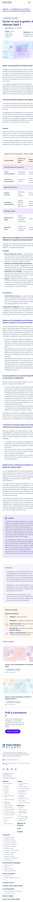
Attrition (18, 630)
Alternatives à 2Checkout (10, 840)
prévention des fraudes (24, 802)
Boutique (20, 831)
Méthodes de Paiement (21, 824)
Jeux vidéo (6, 793)
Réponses (6, 9)
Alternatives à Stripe (9, 837)
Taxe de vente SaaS (23, 816)
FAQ (5, 879)
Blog (20, 814)
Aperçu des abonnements (10, 870)
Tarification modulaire (9, 814)
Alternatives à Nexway (9, 856)
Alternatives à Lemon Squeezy (11, 850)
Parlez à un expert (13, 731)
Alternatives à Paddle (9, 839)
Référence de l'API (8, 865)
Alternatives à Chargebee (10, 846)
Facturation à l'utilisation (10, 812)
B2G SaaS (6, 790)
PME (5, 821)
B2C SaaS (6, 788)
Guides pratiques (23, 809)
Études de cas (22, 820)
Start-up (6, 819)
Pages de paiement (8, 868)
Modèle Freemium (8, 807)
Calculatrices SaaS (23, 818)
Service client (22, 800)
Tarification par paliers (9, 809)
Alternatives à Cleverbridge (10, 844)
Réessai (12, 630)
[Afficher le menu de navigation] (29, 2)
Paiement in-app (22, 793)
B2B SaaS (6, 786)
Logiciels (6, 791)
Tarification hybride (8, 811)
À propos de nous (8, 882)
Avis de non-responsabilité (11, 899)
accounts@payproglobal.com (12, 759)
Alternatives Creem (8, 854)
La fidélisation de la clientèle (20, 9)
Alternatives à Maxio (9, 848)
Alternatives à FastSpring (10, 842)
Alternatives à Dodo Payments (11, 858)
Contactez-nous (7, 875)
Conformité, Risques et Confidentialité (13, 891)
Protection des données (9, 893)
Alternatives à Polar (8, 860)
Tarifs (19, 828)
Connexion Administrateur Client (11, 877)
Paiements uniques (8, 805)
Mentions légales (8, 896)
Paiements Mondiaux (23, 786)
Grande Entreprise (8, 823)
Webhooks (6, 867)
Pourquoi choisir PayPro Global (13, 885)
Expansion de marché (24, 798)
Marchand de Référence (24, 788)
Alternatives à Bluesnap (9, 852)
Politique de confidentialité (9, 777)
